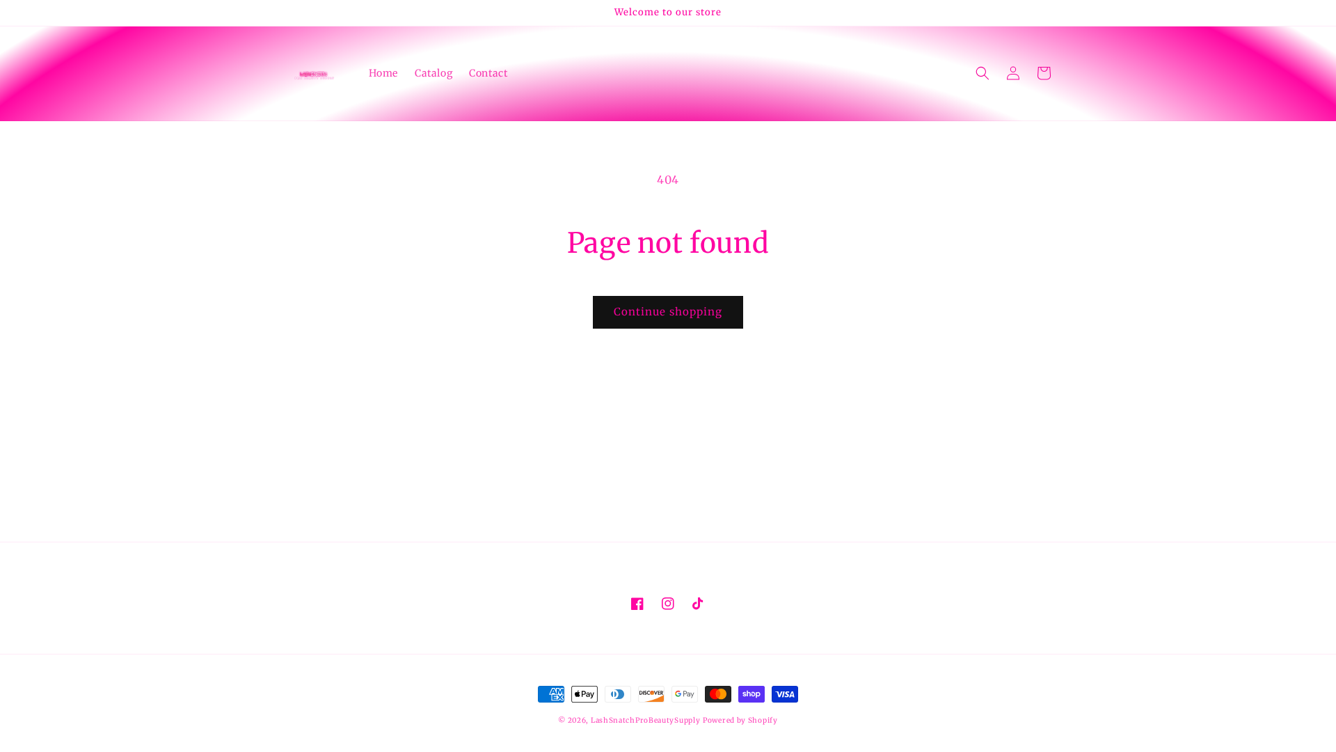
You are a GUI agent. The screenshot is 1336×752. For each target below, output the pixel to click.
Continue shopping (668, 311)
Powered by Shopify (740, 720)
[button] (982, 73)
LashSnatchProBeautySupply (646, 720)
